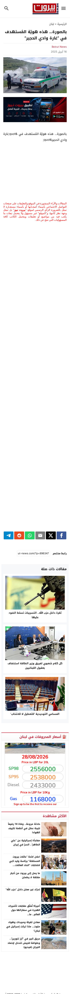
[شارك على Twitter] (51, 535)
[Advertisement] (35, 172)
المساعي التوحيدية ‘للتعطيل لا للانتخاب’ (35, 713)
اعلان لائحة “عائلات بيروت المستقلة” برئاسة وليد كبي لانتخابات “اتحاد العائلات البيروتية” (24, 863)
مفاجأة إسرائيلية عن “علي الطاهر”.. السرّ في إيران (25, 842)
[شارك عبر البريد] (40, 535)
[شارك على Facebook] (61, 535)
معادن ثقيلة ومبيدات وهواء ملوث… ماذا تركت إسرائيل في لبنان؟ (23, 926)
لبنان (51, 24)
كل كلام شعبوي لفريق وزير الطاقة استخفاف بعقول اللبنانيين (35, 665)
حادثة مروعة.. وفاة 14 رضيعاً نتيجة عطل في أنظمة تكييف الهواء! (24, 828)
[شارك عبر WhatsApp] (30, 535)
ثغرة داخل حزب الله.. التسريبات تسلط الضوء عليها (35, 615)
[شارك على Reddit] (19, 535)
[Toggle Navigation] (64, 8)
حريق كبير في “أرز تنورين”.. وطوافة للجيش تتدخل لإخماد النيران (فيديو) (24, 943)
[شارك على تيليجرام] (8, 535)
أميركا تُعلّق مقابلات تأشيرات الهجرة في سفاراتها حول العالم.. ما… (24, 910)
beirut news (59, 46)
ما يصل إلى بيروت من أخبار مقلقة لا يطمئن (25, 875)
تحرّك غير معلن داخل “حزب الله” (23, 889)
